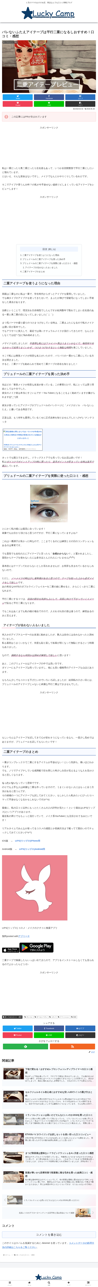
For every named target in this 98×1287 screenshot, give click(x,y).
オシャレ (29, 1017)
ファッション (64, 1017)
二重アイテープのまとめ (33, 271)
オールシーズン (41, 1017)
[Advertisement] (49, 148)
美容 (74, 1017)
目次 (44, 249)
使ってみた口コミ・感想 (13, 1017)
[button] (80, 104)
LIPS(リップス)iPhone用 (27, 841)
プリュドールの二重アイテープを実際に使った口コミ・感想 (50, 263)
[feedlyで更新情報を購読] (25, 1046)
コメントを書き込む (49, 1234)
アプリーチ (24, 936)
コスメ (53, 1017)
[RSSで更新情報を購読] (72, 1046)
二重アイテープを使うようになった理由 (40, 255)
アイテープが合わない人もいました (41, 267)
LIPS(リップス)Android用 (32, 849)
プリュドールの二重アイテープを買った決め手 (43, 259)
